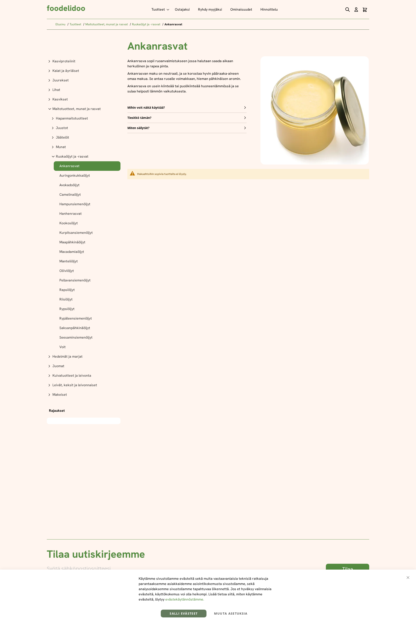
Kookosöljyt (68, 223)
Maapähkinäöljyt (72, 242)
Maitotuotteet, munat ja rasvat (107, 24)
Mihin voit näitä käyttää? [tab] (146, 107)
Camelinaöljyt (70, 194)
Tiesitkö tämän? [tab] (139, 118)
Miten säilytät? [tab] (138, 128)
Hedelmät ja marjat (67, 356)
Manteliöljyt (68, 261)
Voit (62, 347)
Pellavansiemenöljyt (75, 280)
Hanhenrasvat (70, 213)
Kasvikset (60, 99)
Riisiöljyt (66, 299)
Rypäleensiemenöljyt (75, 318)
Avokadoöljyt (69, 185)
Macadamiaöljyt (71, 251)
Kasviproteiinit (63, 61)
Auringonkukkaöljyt (74, 175)
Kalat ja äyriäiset (65, 70)
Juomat (58, 366)
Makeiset (59, 394)
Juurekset (60, 80)
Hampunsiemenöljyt (74, 204)
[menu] (215, 9)
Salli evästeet (184, 613)
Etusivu (60, 24)
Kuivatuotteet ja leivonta (71, 375)
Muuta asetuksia (230, 613)
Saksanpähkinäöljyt (74, 328)
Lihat (56, 89)
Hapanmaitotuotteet (72, 118)
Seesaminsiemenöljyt (76, 337)
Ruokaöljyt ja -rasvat (146, 24)
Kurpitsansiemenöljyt (76, 232)
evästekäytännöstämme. (184, 599)
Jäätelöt (62, 137)
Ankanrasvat (69, 166)
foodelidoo (66, 8)
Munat (61, 147)
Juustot (62, 128)
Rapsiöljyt (67, 289)
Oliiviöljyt (66, 270)
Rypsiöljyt (67, 309)
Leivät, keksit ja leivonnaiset (74, 385)
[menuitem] (159, 9)
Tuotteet (76, 24)
